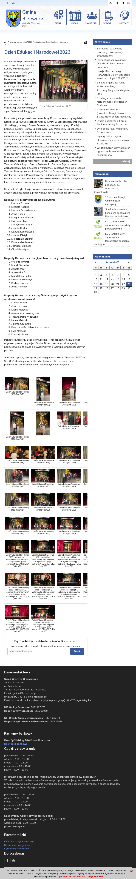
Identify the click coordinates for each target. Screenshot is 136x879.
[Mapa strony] (111, 3)
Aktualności (102, 173)
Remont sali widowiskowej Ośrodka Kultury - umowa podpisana (111, 63)
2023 (30, 42)
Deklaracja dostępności (17, 845)
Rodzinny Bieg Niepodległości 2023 (113, 92)
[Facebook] (7, 3)
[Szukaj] (117, 3)
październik (39, 42)
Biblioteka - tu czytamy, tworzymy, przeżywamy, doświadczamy (110, 52)
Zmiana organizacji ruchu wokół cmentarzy (111, 84)
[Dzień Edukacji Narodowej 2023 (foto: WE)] (17, 384)
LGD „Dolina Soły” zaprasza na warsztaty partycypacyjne (117, 225)
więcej (126, 161)
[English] (129, 3)
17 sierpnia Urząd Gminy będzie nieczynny (115, 201)
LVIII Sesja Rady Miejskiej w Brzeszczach (112, 130)
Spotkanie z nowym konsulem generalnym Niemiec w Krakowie (117, 213)
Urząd (74, 23)
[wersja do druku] (85, 42)
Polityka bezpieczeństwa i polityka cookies (81, 876)
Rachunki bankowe (15, 743)
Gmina (58, 23)
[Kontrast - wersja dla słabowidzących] (123, 3)
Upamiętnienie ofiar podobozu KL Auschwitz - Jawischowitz (110, 186)
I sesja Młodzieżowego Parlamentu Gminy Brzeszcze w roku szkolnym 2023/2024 (113, 75)
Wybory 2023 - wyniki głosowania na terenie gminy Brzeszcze (113, 140)
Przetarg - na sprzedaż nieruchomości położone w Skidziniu (112, 102)
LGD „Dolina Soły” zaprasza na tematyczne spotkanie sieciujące (112, 239)
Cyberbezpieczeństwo (16, 848)
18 (101, 284)
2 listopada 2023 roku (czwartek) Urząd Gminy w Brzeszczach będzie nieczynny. (114, 113)
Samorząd (91, 23)
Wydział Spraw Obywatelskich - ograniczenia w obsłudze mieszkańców (114, 151)
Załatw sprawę (107, 21)
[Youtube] (13, 3)
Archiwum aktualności (17, 42)
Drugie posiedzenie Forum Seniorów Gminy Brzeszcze (112, 122)
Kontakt (124, 23)
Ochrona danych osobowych (20, 841)
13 (112, 279)
